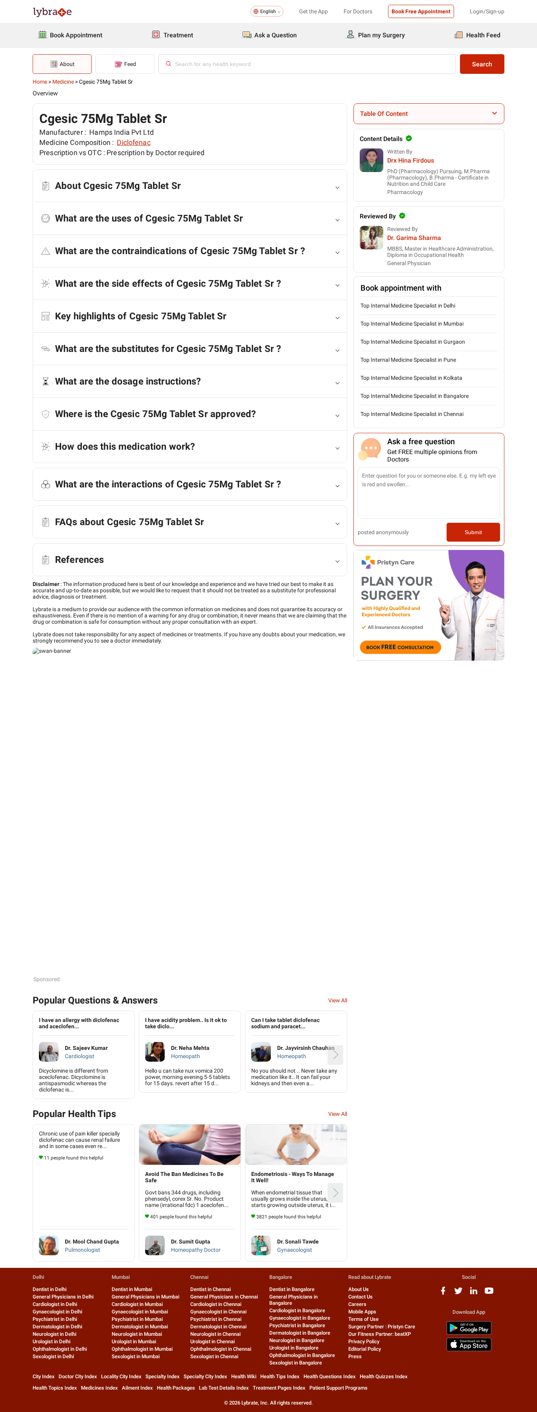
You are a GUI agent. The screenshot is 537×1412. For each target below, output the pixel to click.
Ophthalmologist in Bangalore (302, 1355)
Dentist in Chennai (210, 1289)
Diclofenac (133, 142)
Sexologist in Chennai (214, 1356)
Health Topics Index (55, 1388)
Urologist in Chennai (212, 1341)
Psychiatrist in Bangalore (297, 1325)
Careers (357, 1304)
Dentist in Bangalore (291, 1289)
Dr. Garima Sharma (414, 238)
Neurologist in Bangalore (296, 1340)
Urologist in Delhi (51, 1341)
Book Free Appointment (421, 11)
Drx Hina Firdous (410, 160)
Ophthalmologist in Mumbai (142, 1349)
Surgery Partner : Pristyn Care (381, 1327)
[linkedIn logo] (473, 1294)
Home (40, 82)
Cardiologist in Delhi (55, 1304)
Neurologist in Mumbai (137, 1334)
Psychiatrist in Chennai (215, 1319)
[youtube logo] (489, 1294)
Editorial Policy (364, 1349)
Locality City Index (121, 1376)
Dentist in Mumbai (132, 1289)
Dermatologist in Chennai (218, 1327)
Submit (473, 532)
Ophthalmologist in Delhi (60, 1349)
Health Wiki (243, 1376)
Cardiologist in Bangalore (297, 1310)
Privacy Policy (363, 1341)
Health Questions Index (329, 1376)
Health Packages (176, 1388)
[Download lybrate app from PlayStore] (469, 1333)
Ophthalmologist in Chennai (220, 1349)
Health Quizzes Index (384, 1376)
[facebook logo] (443, 1294)
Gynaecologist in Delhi (57, 1312)
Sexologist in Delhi (53, 1356)
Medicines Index (99, 1388)
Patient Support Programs (338, 1388)
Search (482, 64)
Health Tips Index (280, 1376)
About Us (358, 1289)
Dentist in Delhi (49, 1289)
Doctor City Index (78, 1376)
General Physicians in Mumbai (145, 1297)
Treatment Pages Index (279, 1388)
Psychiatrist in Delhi (55, 1319)
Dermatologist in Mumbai (140, 1327)
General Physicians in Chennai (224, 1297)
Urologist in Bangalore (293, 1348)
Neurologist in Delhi (54, 1334)
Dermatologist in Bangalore (299, 1333)
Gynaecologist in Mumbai (140, 1312)
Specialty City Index (205, 1376)
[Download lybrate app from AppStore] (469, 1350)
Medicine (63, 82)
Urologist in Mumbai (134, 1341)
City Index (44, 1376)
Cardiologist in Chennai (215, 1304)
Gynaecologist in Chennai (218, 1312)
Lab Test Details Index (224, 1388)
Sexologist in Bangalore (295, 1363)
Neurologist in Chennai (215, 1334)
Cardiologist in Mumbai (137, 1304)
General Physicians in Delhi (63, 1297)
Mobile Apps (362, 1312)
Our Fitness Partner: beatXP (379, 1334)
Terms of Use (363, 1319)
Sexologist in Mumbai (136, 1356)
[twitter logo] (458, 1294)
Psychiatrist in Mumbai (137, 1319)
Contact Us (360, 1297)
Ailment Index (137, 1388)
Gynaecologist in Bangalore (299, 1318)
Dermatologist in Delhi (57, 1327)
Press (355, 1356)
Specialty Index (162, 1376)
